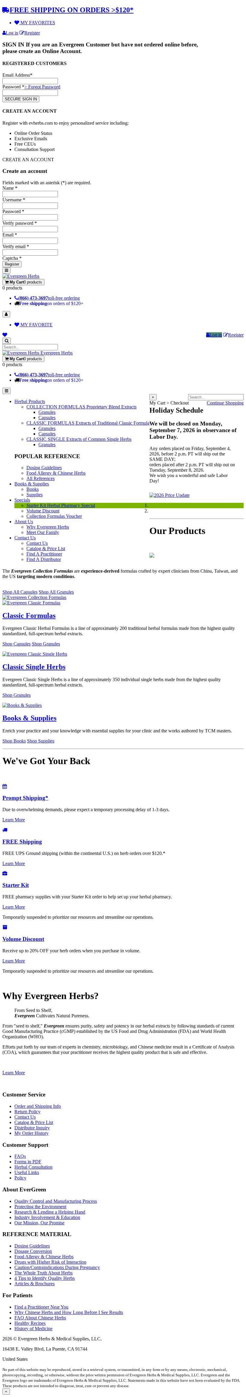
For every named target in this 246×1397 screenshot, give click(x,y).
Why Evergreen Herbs (47, 526)
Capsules (47, 417)
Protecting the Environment (40, 1206)
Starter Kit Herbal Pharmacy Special (60, 505)
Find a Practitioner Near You (41, 1307)
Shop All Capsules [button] (20, 592)
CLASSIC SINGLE (78, 439)
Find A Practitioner (44, 553)
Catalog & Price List (45, 548)
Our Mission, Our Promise (39, 1222)
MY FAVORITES (37, 22)
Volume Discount (42, 510)
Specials (22, 500)
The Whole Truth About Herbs (43, 1272)
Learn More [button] (13, 819)
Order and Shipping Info (37, 1106)
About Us (23, 521)
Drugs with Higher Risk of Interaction (50, 1262)
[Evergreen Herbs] (20, 276)
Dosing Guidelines (44, 467)
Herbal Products (29, 401)
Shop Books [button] (14, 740)
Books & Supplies (31, 483)
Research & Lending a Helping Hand (49, 1212)
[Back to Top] (6, 1391)
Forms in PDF (27, 1161)
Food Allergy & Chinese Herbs (56, 473)
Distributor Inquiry (32, 1127)
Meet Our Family (42, 532)
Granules (47, 412)
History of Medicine (33, 1328)
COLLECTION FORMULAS (81, 406)
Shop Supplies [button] (40, 740)
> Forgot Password (42, 86)
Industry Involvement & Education (47, 1217)
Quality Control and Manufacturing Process (55, 1201)
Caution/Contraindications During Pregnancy (57, 1267)
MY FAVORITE (35, 324)
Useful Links (26, 1172)
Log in (12, 32)
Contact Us (25, 537)
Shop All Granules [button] (56, 592)
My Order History (31, 1133)
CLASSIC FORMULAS (87, 423)
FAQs (20, 1156)
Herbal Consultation (33, 1167)
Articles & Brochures (34, 1283)
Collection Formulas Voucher (54, 516)
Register (32, 32)
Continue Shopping (225, 402)
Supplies (34, 494)
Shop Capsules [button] (16, 643)
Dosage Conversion (33, 1251)
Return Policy (27, 1111)
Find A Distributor (43, 559)
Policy (20, 1177)
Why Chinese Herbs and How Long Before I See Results (68, 1312)
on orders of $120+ (51, 303)
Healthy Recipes (30, 1323)
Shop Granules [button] (46, 643)
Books (32, 489)
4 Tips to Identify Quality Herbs (44, 1278)
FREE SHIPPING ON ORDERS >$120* (72, 10)
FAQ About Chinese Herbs (40, 1317)
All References (40, 478)
